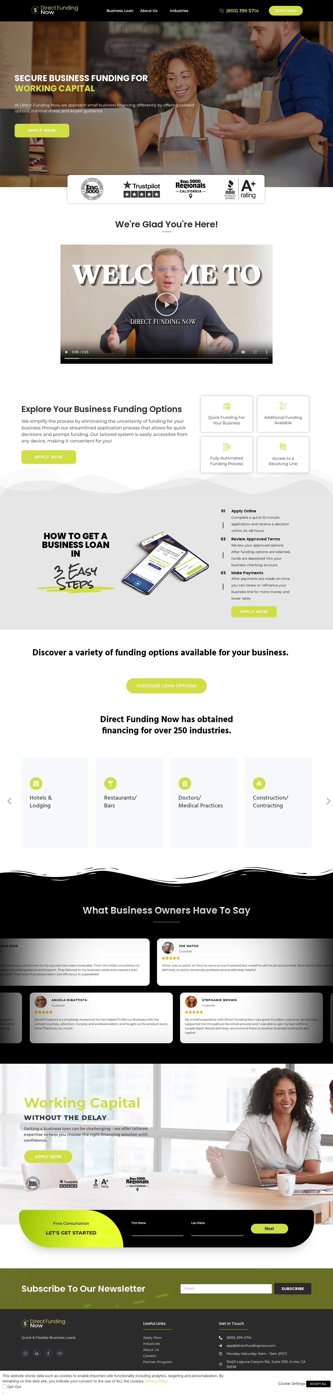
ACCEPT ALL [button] (318, 1384)
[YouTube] (59, 1353)
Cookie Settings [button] (291, 1383)
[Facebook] (48, 1353)
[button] (166, 304)
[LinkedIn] (36, 1353)
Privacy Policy (156, 1381)
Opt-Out (14, 1387)
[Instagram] (25, 1353)
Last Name (198, 1223)
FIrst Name (139, 1223)
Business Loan (120, 10)
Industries (179, 10)
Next (269, 1228)
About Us (148, 10)
